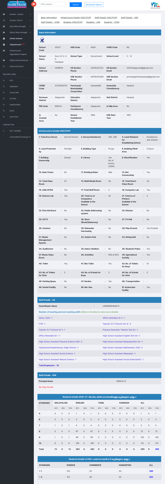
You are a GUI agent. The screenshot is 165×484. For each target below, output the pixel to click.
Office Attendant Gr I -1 (49, 335)
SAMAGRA (14, 86)
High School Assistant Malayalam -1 (119, 353)
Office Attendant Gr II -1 (114, 318)
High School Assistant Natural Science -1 (57, 359)
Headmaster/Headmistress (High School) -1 (59, 347)
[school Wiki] (42, 39)
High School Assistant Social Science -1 (57, 353)
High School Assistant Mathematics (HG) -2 (123, 347)
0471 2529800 (15, 131)
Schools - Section (16, 14)
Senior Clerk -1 (45, 318)
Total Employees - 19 (49, 365)
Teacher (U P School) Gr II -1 (52, 330)
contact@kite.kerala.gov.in (20, 137)
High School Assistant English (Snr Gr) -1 (121, 335)
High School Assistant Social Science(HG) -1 (123, 359)
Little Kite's (14, 117)
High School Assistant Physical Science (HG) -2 (60, 341)
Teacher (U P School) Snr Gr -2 (117, 324)
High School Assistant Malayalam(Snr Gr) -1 (123, 341)
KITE (11, 80)
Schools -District (16, 20)
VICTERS (13, 98)
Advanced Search (17, 66)
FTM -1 (42, 324)
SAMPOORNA (15, 104)
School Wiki (14, 92)
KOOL (12, 111)
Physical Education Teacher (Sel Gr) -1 (120, 330)
